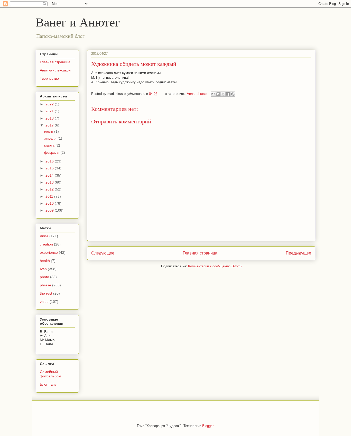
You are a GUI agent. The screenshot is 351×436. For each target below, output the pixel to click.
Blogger (207, 426)
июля (49, 131)
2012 (50, 189)
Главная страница (200, 253)
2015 (50, 168)
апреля (51, 138)
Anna (191, 94)
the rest (46, 293)
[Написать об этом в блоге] (218, 94)
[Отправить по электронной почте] (213, 94)
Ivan (43, 269)
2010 (50, 203)
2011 (49, 196)
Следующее (102, 253)
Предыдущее (298, 253)
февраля (52, 152)
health (45, 261)
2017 (50, 125)
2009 (50, 210)
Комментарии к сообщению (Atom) (215, 266)
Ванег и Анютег (78, 21)
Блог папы (48, 384)
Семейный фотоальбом (50, 374)
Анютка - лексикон (55, 70)
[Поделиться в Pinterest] (232, 94)
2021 (50, 111)
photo (44, 277)
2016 (50, 161)
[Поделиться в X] (223, 94)
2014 (50, 175)
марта (50, 145)
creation (46, 244)
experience (49, 252)
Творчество (49, 78)
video (44, 301)
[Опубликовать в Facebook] (227, 94)
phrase (202, 94)
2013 (50, 182)
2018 (50, 118)
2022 (50, 104)
